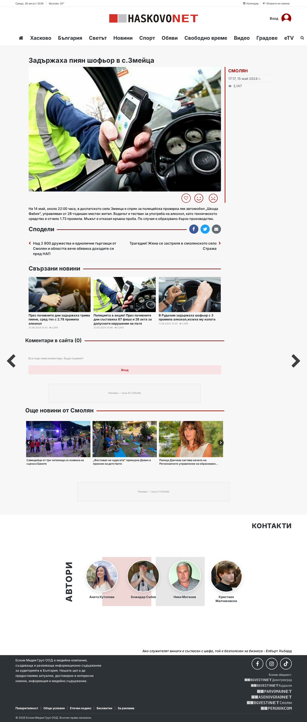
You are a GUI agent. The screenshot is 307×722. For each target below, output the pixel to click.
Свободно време (205, 38)
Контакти (272, 526)
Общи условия (54, 708)
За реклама (126, 708)
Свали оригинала (43, 71)
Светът (98, 38)
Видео (242, 38)
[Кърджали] (271, 685)
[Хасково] (153, 18)
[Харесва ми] (200, 198)
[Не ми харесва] (215, 198)
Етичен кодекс (80, 708)
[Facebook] (257, 664)
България (70, 38)
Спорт (147, 38)
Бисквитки (104, 708)
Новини (123, 38)
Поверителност (26, 708)
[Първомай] (274, 691)
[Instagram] (272, 664)
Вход (274, 18)
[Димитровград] (268, 680)
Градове (267, 38)
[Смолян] (269, 702)
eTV (289, 38)
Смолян (238, 70)
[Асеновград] (271, 697)
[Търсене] (301, 37)
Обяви (170, 38)
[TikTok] (286, 664)
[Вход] (286, 18)
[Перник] (276, 708)
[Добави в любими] (186, 198)
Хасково (40, 38)
